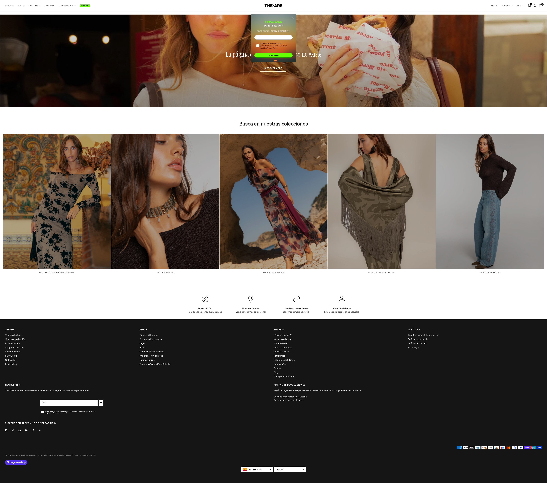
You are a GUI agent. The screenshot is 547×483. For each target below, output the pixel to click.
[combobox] (257, 469)
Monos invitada (12, 343)
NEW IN (8, 6)
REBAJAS (84, 6)
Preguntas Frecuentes (150, 339)
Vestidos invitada (13, 335)
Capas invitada (12, 351)
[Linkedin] (42, 430)
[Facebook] (8, 430)
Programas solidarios (284, 360)
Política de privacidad (418, 339)
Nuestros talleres (282, 339)
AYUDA (143, 330)
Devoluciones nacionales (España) (290, 396)
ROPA (20, 6)
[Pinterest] (28, 430)
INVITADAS (33, 6)
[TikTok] (35, 430)
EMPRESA (279, 330)
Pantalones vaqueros (490, 272)
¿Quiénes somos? (282, 335)
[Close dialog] (292, 17)
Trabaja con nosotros (284, 376)
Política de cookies (417, 343)
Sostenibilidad (281, 343)
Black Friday (11, 364)
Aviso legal (413, 347)
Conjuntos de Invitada (273, 272)
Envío (142, 347)
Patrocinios (279, 355)
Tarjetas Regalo (147, 360)
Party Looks (11, 355)
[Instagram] (15, 430)
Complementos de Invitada (381, 272)
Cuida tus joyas (281, 351)
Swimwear (49, 6)
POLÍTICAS (414, 330)
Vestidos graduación (15, 339)
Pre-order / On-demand (151, 355)
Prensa (277, 368)
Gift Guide (10, 360)
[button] (273, 68)
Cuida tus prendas (283, 347)
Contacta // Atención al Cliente (154, 364)
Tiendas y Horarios (148, 335)
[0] (540, 6)
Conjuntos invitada (14, 347)
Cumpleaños (280, 364)
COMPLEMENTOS (66, 6)
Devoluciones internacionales (288, 400)
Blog (276, 372)
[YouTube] (22, 431)
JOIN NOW (274, 55)
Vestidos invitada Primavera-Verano (57, 272)
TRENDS (9, 330)
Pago (142, 343)
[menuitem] (10, 6)
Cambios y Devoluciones (151, 351)
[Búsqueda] (535, 6)
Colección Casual (165, 272)
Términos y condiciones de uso (423, 335)
